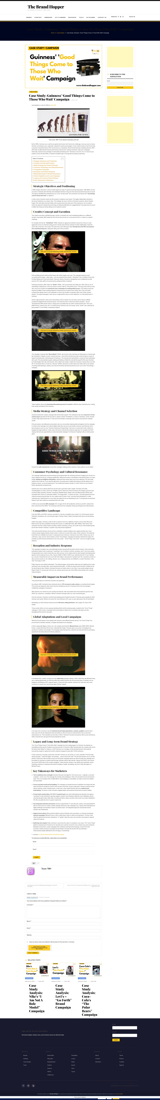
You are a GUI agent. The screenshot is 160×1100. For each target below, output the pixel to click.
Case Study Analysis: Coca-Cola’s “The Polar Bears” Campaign (89, 1000)
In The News (90, 17)
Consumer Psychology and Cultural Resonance (48, 167)
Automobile (50, 1055)
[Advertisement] (120, 57)
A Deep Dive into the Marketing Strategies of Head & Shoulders (42, 886)
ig (33, 1086)
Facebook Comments (44, 897)
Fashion (49, 1065)
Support (121, 1065)
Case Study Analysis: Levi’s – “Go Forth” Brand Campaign (64, 996)
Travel (73, 1071)
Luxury (73, 1058)
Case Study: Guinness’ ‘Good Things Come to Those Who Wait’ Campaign (62, 97)
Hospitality (74, 1055)
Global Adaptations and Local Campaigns (47, 176)
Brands (29, 17)
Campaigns (48, 17)
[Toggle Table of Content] (61, 158)
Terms (121, 1055)
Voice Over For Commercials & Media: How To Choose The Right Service (83, 886)
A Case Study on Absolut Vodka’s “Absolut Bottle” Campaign (51, 834)
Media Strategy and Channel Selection (46, 165)
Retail (72, 1062)
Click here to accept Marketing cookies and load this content (58, 251)
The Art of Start (119, 1094)
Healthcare (50, 1075)
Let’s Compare (60, 17)
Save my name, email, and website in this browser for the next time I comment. (51, 942)
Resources (72, 17)
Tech (72, 1068)
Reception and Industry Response (44, 172)
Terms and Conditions (80, 1097)
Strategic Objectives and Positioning (45, 161)
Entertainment (51, 1062)
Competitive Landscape (41, 169)
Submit (36, 857)
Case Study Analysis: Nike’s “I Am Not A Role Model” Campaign (36, 998)
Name (29, 921)
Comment (30, 905)
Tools (81, 17)
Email (29, 928)
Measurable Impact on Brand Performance (47, 174)
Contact (97, 1058)
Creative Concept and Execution (44, 163)
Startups (38, 17)
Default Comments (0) (32, 897)
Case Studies (33, 91)
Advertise (98, 1062)
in (28, 1086)
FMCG (49, 1071)
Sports (73, 1065)
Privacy (121, 1058)
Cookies (121, 1062)
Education (50, 1058)
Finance (49, 1068)
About (97, 1055)
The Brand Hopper (46, 6)
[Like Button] (34, 863)
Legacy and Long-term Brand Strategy (46, 178)
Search (131, 16)
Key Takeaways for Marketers (44, 180)
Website (29, 935)
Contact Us (102, 17)
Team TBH (53, 105)
